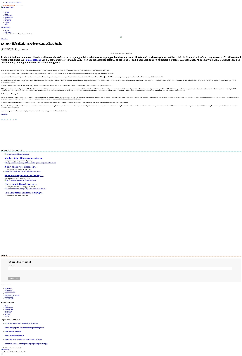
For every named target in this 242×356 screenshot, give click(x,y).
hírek (6, 14)
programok (8, 20)
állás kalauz (8, 19)
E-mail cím (11, 266)
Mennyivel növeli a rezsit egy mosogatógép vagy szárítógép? (26, 344)
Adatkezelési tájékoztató (12, 295)
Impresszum (8, 288)
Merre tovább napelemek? (14, 336)
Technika (7, 314)
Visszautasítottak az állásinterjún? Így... (24, 192)
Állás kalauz (8, 311)
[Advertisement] (57, 134)
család (6, 24)
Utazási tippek (9, 309)
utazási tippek (9, 17)
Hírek (6, 306)
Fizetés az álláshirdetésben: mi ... (21, 184)
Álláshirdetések (5, 27)
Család (7, 316)
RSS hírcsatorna (9, 298)
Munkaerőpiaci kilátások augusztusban (23, 158)
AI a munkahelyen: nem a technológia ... (24, 175)
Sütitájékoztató (9, 297)
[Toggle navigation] (1, 9)
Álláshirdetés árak (10, 292)
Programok (8, 313)
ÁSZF (6, 293)
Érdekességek (9, 307)
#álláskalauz (4, 114)
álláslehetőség (33, 60)
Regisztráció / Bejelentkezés (13, 2)
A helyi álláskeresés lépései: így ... (21, 167)
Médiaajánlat (8, 290)
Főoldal (7, 12)
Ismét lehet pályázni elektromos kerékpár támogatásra (24, 328)
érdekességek (8, 15)
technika (7, 22)
